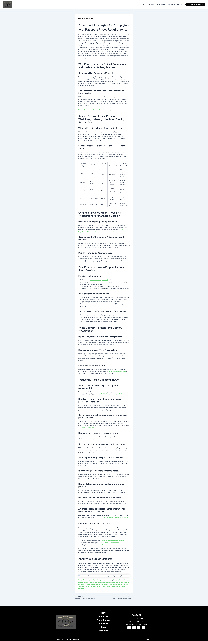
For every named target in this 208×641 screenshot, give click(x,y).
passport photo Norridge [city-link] (86, 582)
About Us (151, 4)
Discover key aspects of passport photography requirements (97, 110)
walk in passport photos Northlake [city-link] (102, 584)
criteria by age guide (87, 428)
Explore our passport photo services (112, 540)
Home (143, 4)
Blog (103, 627)
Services (170, 4)
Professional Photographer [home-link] (87, 580)
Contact (179, 4)
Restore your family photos (111, 545)
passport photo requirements (99, 280)
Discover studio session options (109, 543)
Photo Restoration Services (117, 371)
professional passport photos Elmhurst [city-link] (107, 582)
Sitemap (149, 639)
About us (103, 616)
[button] (174, 4)
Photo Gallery (160, 4)
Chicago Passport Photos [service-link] (104, 580)
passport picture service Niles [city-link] (100, 586)
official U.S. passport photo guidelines (112, 394)
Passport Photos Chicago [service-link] (121, 580)
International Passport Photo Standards (115, 517)
